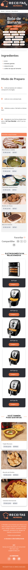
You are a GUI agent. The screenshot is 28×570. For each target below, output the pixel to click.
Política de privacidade (14, 535)
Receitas (2, 11)
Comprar (13, 284)
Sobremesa (8, 11)
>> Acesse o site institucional (14, 538)
